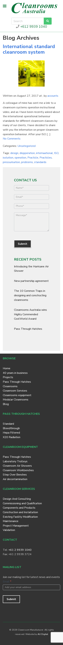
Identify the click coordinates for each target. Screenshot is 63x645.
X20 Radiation (11, 437)
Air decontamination (15, 479)
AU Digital (43, 634)
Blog (6, 404)
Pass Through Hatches (28, 329)
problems (27, 162)
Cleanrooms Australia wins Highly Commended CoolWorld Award (30, 314)
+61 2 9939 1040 (19, 550)
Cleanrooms (10, 386)
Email (7, 581)
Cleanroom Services (15, 391)
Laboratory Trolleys (15, 461)
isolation (8, 158)
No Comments (11, 139)
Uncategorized (27, 146)
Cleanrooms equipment (17, 395)
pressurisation (11, 162)
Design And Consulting (17, 499)
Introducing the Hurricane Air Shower (31, 269)
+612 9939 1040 (33, 26)
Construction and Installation (20, 512)
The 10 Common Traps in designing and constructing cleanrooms (30, 295)
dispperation (27, 153)
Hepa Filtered (11, 433)
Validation (9, 530)
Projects (8, 377)
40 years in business (15, 373)
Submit (22, 244)
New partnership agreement (31, 281)
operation (20, 158)
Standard (8, 424)
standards (40, 162)
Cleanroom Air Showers (17, 466)
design (14, 153)
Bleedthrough (11, 428)
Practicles (46, 158)
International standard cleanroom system (29, 49)
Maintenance (10, 521)
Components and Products (19, 508)
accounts (52, 96)
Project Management (16, 526)
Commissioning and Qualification (22, 503)
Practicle (32, 158)
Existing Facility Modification (20, 517)
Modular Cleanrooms (15, 399)
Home (6, 368)
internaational (44, 153)
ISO (56, 153)
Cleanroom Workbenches (18, 470)
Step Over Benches (15, 475)
